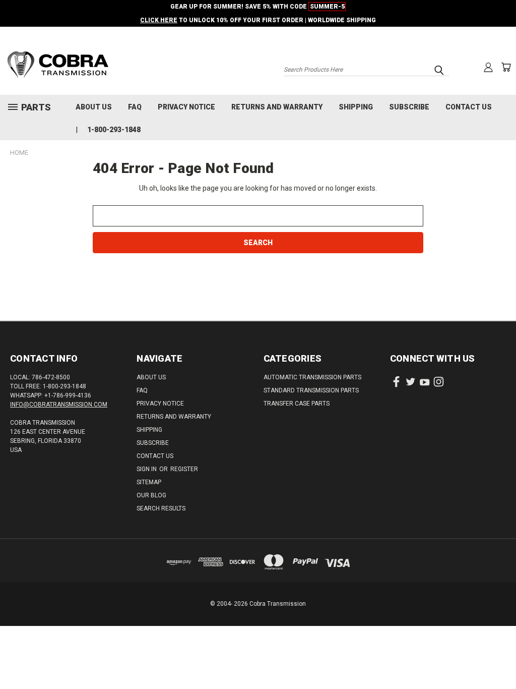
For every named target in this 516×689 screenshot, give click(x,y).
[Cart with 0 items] (506, 67)
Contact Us (468, 107)
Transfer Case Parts (297, 403)
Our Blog (151, 495)
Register (184, 469)
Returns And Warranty (276, 107)
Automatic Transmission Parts (312, 377)
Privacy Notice (186, 107)
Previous (500, 657)
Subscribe (409, 107)
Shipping (356, 107)
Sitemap (149, 482)
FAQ (135, 107)
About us (94, 107)
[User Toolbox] (488, 67)
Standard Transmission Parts (311, 390)
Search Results (161, 508)
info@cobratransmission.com (58, 404)
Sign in (147, 469)
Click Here (158, 20)
